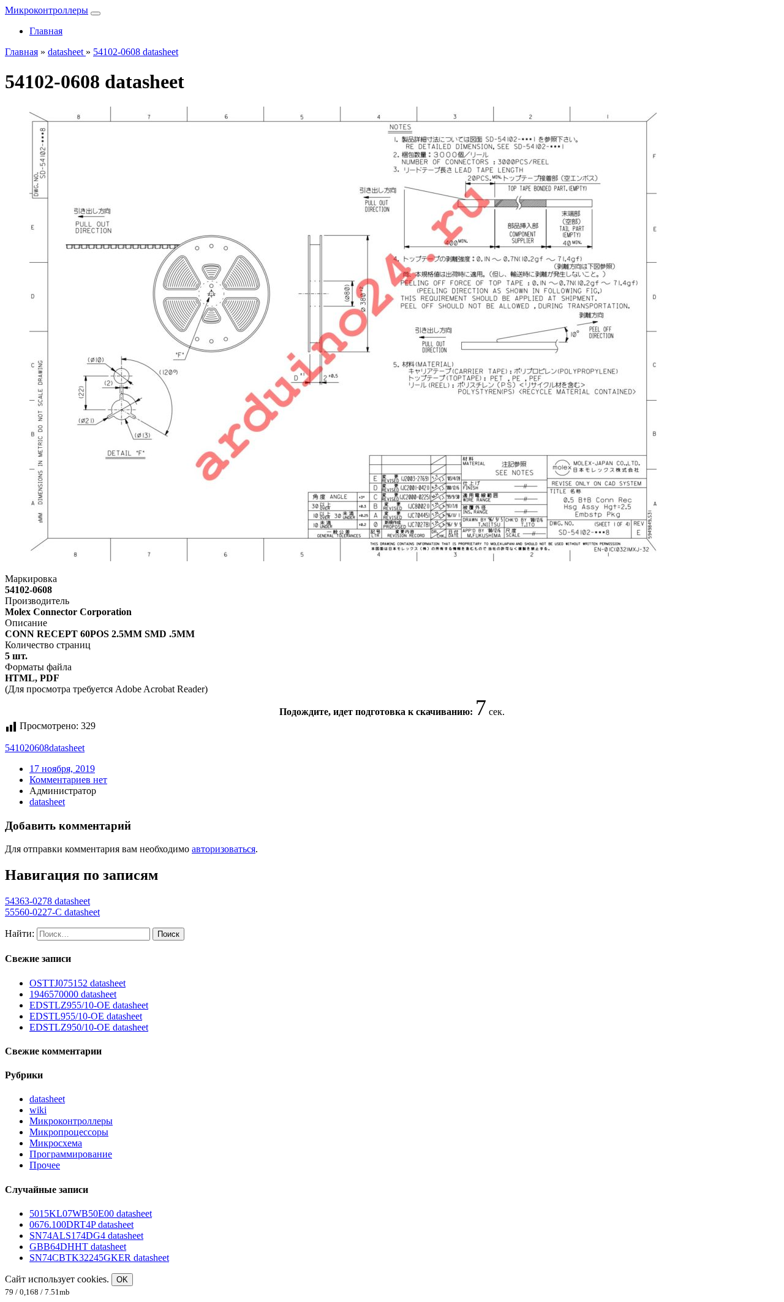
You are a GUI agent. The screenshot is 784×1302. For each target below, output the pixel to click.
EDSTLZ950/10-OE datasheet (88, 1027)
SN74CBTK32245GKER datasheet (99, 1257)
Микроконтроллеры (46, 10)
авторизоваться (223, 849)
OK (122, 1279)
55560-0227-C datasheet (52, 912)
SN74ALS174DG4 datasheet (86, 1235)
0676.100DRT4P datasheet (81, 1224)
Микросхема (55, 1143)
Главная (45, 31)
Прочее (44, 1165)
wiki (38, 1110)
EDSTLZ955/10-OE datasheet (88, 1005)
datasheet (67, 748)
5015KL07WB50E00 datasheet (90, 1213)
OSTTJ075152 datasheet (77, 983)
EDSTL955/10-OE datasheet (85, 1016)
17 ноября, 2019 (62, 768)
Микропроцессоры (68, 1132)
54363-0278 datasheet (47, 901)
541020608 (27, 748)
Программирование (70, 1154)
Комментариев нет (68, 779)
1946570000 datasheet (72, 994)
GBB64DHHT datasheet (77, 1246)
